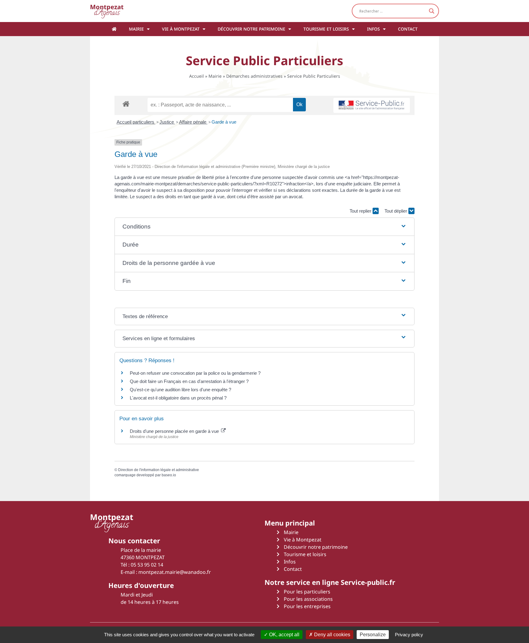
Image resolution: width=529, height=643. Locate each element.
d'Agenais (107, 11)
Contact (408, 29)
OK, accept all (283, 634)
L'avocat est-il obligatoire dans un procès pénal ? (178, 397)
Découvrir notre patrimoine (251, 29)
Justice (167, 122)
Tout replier (361, 211)
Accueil (196, 76)
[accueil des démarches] (126, 103)
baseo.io (169, 475)
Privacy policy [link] (409, 634)
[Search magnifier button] (431, 11)
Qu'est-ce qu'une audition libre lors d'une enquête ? (180, 389)
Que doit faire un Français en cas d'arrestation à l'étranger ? (189, 381)
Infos (373, 29)
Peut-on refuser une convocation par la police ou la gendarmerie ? (195, 373)
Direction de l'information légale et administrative (158, 470)
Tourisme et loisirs (326, 29)
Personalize (373, 634)
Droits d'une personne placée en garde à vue (175, 431)
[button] (264, 227)
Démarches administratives (254, 76)
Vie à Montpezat (181, 29)
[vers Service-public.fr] (371, 105)
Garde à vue (224, 122)
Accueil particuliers (136, 122)
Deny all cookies (331, 634)
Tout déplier (396, 211)
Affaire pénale (193, 122)
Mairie (136, 29)
